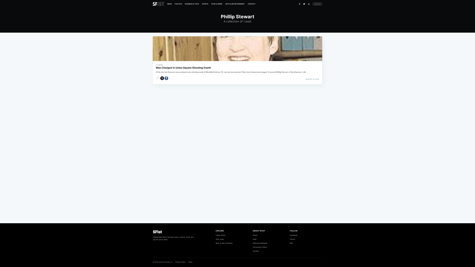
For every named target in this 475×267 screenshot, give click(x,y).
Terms (190, 262)
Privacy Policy (180, 262)
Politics (178, 4)
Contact (252, 4)
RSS (291, 243)
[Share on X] (162, 78)
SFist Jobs (220, 239)
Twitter (292, 239)
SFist (157, 231)
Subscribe (317, 4)
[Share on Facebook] (166, 78)
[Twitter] (304, 4)
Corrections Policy (260, 247)
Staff (255, 239)
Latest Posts (220, 235)
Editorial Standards (260, 243)
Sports (205, 4)
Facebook (293, 235)
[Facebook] (299, 4)
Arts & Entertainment (235, 4)
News (169, 4)
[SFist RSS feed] (310, 4)
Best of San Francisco (224, 243)
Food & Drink (216, 4)
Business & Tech (192, 4)
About (255, 235)
